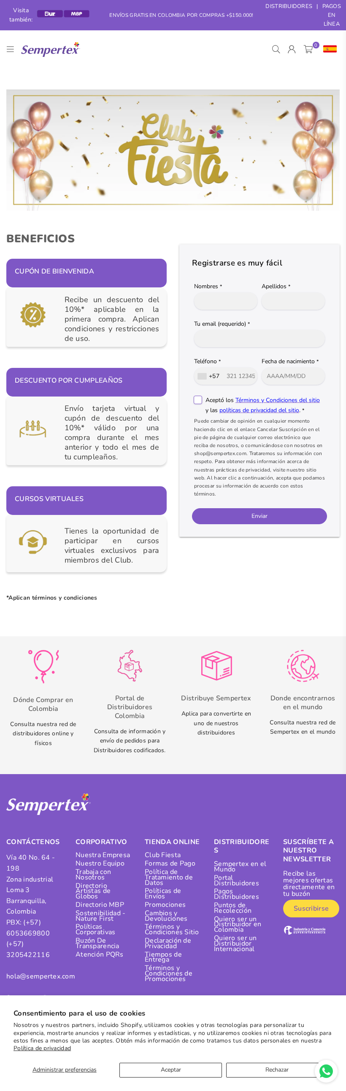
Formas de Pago (170, 863)
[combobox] (209, 376)
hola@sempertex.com (40, 976)
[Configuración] (328, 49)
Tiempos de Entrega (163, 957)
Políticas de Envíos (163, 893)
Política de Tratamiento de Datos (169, 877)
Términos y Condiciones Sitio (172, 929)
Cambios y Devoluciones (166, 916)
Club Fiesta (163, 855)
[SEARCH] (276, 49)
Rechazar (277, 1070)
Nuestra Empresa (103, 855)
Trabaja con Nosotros (93, 874)
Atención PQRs (100, 954)
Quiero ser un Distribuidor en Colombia (237, 924)
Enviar (259, 516)
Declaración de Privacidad (168, 943)
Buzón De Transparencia (97, 943)
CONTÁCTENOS (33, 842)
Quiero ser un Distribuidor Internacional (235, 943)
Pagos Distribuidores (236, 894)
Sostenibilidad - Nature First (100, 916)
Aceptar (171, 1070)
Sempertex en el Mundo (240, 866)
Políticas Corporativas (95, 929)
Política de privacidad (42, 1048)
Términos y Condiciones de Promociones (168, 973)
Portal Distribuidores (236, 880)
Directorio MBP (100, 904)
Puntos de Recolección (232, 908)
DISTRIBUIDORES (288, 6)
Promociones (165, 904)
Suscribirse (311, 908)
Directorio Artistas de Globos (93, 891)
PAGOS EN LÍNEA (331, 15)
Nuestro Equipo (100, 863)
